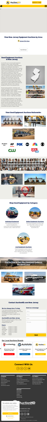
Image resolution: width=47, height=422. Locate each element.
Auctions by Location (5, 385)
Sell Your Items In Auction (37, 378)
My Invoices (19, 392)
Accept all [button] (10, 413)
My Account (19, 391)
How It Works (19, 378)
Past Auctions (4, 379)
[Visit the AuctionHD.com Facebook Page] (18, 368)
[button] (10, 415)
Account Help (19, 397)
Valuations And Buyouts (37, 380)
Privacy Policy (4, 411)
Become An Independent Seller (38, 379)
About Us (3, 378)
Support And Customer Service (23, 380)
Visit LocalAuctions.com (22, 383)
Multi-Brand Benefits (36, 383)
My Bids (18, 394)
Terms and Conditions (10, 417)
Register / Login (36, 2)
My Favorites (19, 395)
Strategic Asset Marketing (37, 382)
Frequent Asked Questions (22, 379)
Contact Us (3, 383)
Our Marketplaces (20, 382)
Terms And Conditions (5, 380)
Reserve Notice (4, 382)
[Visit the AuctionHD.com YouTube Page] (29, 368)
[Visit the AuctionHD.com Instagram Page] (21, 368)
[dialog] (10, 411)
